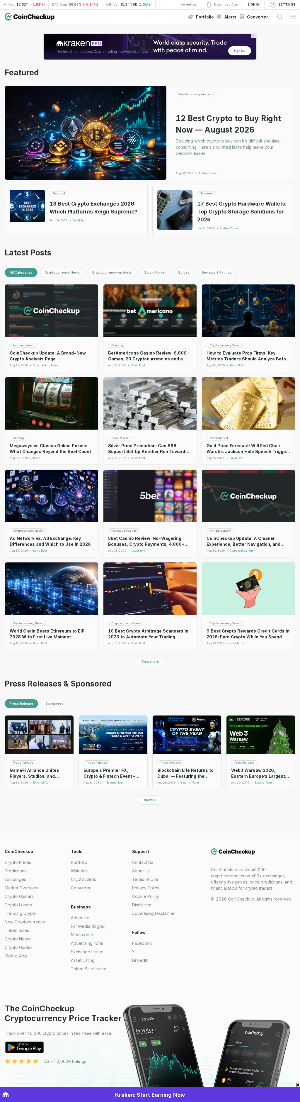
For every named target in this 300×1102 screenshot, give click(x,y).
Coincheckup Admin (46, 365)
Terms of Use (145, 879)
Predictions (15, 870)
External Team (42, 782)
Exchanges (15, 879)
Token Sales (17, 930)
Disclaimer (142, 904)
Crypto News (17, 938)
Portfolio (79, 862)
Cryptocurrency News (62, 272)
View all (150, 800)
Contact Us (142, 862)
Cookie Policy (145, 896)
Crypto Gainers (19, 896)
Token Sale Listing (88, 968)
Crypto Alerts (83, 879)
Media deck (82, 934)
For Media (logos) (88, 926)
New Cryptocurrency (25, 921)
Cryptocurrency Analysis (112, 272)
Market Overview (21, 887)
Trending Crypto (21, 913)
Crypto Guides (19, 947)
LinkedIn (140, 960)
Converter (81, 887)
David (36, 458)
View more (150, 661)
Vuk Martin (237, 643)
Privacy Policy (145, 887)
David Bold (79, 220)
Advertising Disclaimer (153, 913)
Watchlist (79, 870)
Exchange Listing (87, 951)
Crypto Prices (18, 862)
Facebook (142, 943)
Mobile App (16, 955)
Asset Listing (83, 960)
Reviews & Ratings (217, 272)
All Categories (21, 272)
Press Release (21, 703)
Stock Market (155, 272)
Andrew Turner (208, 173)
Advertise (80, 917)
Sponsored (54, 703)
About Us (141, 870)
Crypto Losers (18, 904)
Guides (184, 272)
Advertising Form (87, 943)
